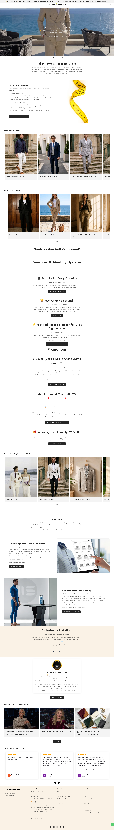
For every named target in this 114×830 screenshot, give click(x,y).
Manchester (11, 90)
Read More (56, 769)
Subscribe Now (57, 651)
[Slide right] (59, 182)
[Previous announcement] (2, 1)
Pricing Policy (60, 801)
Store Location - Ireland (89, 801)
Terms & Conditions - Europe (63, 796)
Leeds (45, 88)
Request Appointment (88, 805)
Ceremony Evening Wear (46, 499)
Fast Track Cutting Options (36, 818)
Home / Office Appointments (90, 803)
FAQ (85, 796)
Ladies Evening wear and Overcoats (19, 235)
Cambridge (27, 95)
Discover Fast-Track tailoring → (57, 344)
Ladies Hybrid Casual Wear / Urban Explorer (85, 235)
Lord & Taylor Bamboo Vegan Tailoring (83, 176)
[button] (2, 4)
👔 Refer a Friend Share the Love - (57, 422)
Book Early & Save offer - (57, 384)
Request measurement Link (71, 612)
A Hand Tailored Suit (94, 827)
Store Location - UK (88, 798)
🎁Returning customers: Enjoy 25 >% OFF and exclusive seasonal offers (43, 801)
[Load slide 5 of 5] (59, 58)
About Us (86, 791)
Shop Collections (34, 796)
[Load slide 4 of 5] (57, 58)
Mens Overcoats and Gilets (14, 176)
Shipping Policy (60, 803)
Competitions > (87, 810)
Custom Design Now (57, 37)
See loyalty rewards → (57, 443)
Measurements (34, 820)
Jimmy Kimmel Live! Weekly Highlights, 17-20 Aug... (19, 732)
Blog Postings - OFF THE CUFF (37, 791)
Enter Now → (57, 315)
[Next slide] (62, 57)
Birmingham (22, 88)
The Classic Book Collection (47, 176)
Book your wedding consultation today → (57, 380)
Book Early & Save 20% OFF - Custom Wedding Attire (42, 807)
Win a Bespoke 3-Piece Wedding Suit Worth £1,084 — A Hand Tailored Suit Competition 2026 (43, 810)
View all (57, 742)
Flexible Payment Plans (62, 798)
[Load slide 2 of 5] (53, 58)
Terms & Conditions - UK (62, 794)
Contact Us (86, 794)
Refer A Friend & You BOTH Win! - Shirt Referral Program (43, 798)
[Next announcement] (111, 1)
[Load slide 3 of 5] (55, 58)
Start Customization (16, 567)
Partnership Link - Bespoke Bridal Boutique (93, 812)
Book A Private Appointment (19, 117)
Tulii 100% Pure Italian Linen (80, 499)
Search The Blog (57, 697)
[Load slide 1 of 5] (51, 58)
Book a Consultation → (57, 291)
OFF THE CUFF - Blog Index (37, 794)
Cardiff (14, 95)
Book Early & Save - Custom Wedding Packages (41, 805)
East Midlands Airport (44, 95)
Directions (86, 808)
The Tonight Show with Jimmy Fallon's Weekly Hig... (57, 731)
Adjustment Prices (34, 813)
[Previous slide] (48, 57)
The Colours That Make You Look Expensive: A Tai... (91, 732)
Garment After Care (35, 816)
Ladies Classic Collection (48, 235)
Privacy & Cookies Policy (62, 791)
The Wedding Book (12, 499)
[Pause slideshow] (65, 57)
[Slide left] (54, 182)
